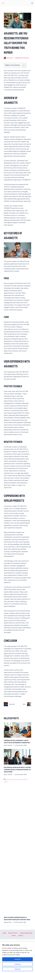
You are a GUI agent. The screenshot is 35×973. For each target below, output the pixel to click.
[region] (17, 957)
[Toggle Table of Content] (23, 65)
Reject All (17, 969)
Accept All (17, 959)
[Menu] (32, 3)
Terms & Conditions (26, 933)
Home (4, 933)
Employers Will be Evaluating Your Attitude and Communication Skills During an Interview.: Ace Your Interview (17, 770)
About (14, 935)
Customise (17, 964)
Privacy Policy (13, 933)
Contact (20, 935)
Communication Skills (22, 58)
